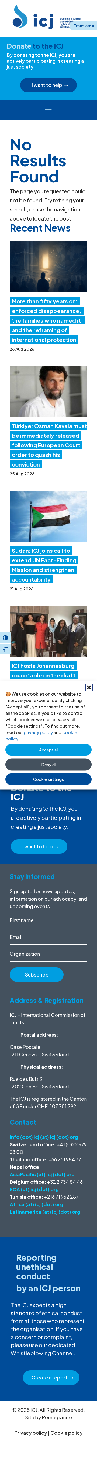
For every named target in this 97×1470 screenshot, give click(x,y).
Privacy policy (31, 1433)
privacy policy (38, 732)
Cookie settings (48, 779)
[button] (89, 687)
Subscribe (36, 974)
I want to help (47, 85)
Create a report (50, 1377)
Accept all (48, 749)
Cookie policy (66, 1433)
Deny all (48, 764)
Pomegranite (57, 1417)
